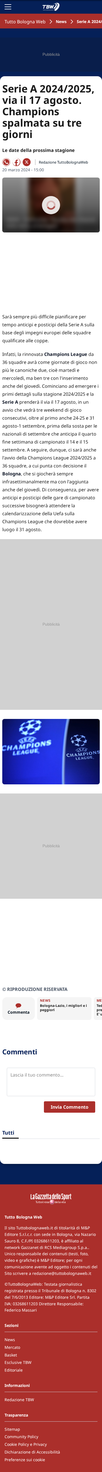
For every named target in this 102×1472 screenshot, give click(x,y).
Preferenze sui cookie (25, 1459)
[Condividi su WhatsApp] (6, 162)
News (61, 21)
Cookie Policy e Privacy (26, 1444)
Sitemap (12, 1429)
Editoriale (14, 1370)
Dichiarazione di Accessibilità (32, 1452)
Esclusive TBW (18, 1362)
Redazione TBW (19, 1399)
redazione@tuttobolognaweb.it (61, 1273)
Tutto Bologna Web (25, 21)
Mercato (12, 1347)
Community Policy (21, 1436)
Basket (11, 1355)
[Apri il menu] (8, 6)
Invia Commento (69, 1107)
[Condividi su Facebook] (16, 162)
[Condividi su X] (27, 162)
